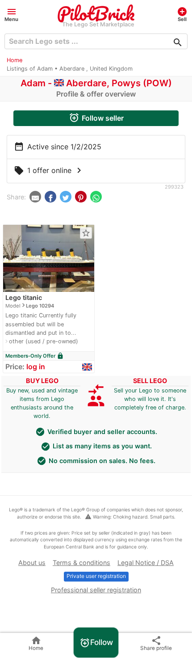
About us (32, 562)
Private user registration (96, 576)
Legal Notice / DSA (145, 562)
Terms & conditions (81, 562)
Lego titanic (23, 297)
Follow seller (96, 117)
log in (35, 366)
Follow (96, 642)
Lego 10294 (40, 306)
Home (14, 60)
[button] (11, 14)
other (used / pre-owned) (43, 341)
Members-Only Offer (34, 356)
